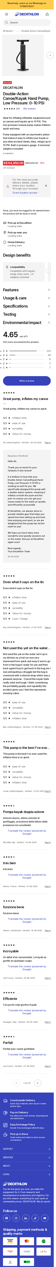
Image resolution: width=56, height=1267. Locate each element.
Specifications (15, 306)
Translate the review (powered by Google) (27, 832)
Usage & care (14, 298)
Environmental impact (22, 322)
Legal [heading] (6, 1174)
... (17, 31)
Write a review (26, 381)
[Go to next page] (37, 1083)
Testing (9, 314)
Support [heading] (8, 1149)
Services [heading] (8, 1157)
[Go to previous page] (16, 1083)
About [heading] (6, 1166)
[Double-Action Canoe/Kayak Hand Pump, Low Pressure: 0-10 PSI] (23, 55)
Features (11, 290)
